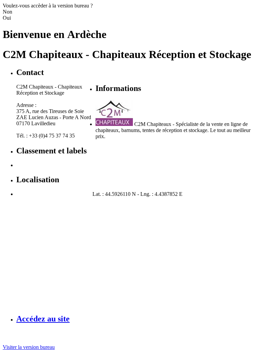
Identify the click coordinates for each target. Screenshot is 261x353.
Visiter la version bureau (29, 347)
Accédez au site (43, 318)
